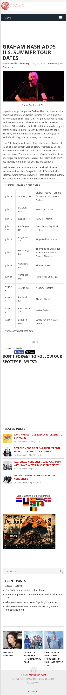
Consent (33, 691)
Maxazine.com (37, 675)
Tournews (52, 63)
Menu (8, 17)
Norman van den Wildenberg (16, 63)
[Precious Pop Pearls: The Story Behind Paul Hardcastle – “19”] (54, 640)
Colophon (33, 682)
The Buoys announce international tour (25, 590)
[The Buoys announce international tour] (33, 640)
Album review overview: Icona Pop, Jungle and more (31, 602)
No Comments (20, 442)
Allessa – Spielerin (14, 585)
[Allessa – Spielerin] (12, 640)
